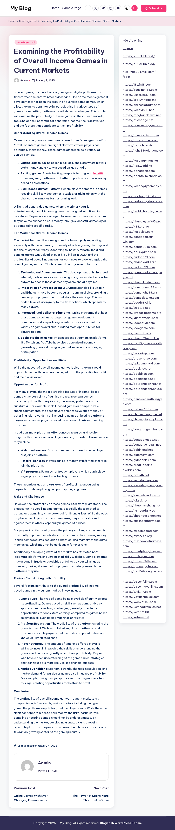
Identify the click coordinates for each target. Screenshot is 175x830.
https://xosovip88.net (138, 110)
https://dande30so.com (140, 247)
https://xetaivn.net (136, 617)
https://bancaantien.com (140, 140)
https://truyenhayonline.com (143, 586)
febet (126, 77)
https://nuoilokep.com (138, 353)
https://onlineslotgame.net (141, 105)
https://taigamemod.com (141, 531)
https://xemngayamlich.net (142, 607)
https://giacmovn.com (138, 455)
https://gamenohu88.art (140, 292)
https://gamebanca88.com (142, 287)
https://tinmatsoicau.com (141, 135)
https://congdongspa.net (141, 440)
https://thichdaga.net (138, 120)
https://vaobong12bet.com (142, 196)
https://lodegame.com (139, 328)
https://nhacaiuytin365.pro (142, 221)
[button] (153, 8)
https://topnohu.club (137, 145)
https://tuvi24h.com (137, 592)
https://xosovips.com (138, 232)
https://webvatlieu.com (139, 602)
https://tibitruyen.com (138, 556)
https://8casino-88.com (140, 90)
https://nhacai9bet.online (141, 338)
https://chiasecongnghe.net (142, 414)
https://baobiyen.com (138, 374)
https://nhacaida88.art (139, 262)
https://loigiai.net (135, 500)
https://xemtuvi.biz (136, 612)
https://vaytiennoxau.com (141, 597)
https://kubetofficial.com (140, 318)
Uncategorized (26, 42)
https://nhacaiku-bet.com (141, 282)
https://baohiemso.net (139, 379)
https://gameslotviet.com (141, 298)
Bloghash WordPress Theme (121, 823)
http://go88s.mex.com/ (139, 72)
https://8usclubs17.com (139, 95)
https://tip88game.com (139, 252)
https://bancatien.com (139, 171)
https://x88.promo (136, 226)
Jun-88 (98, 173)
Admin (44, 762)
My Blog (20, 8)
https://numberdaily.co (139, 510)
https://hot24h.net (136, 475)
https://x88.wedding (137, 166)
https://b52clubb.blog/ (139, 64)
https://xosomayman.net (140, 160)
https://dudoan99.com (139, 267)
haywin (128, 48)
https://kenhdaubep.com (140, 480)
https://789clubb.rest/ (139, 56)
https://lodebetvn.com (139, 323)
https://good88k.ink (137, 302)
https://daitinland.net (138, 450)
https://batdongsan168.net (142, 384)
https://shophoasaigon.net (142, 516)
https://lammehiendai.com (141, 495)
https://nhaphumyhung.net (141, 505)
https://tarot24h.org (137, 536)
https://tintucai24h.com (140, 561)
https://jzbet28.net (136, 308)
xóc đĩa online (132, 40)
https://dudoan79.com (139, 257)
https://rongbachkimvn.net (142, 115)
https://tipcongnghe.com (140, 566)
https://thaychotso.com (140, 358)
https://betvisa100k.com (140, 409)
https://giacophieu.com (139, 460)
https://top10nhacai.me (139, 100)
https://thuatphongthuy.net (142, 551)
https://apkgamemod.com (141, 363)
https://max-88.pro (137, 333)
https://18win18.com (137, 84)
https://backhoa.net (137, 368)
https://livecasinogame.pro (142, 313)
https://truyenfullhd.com (140, 582)
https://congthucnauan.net (142, 444)
